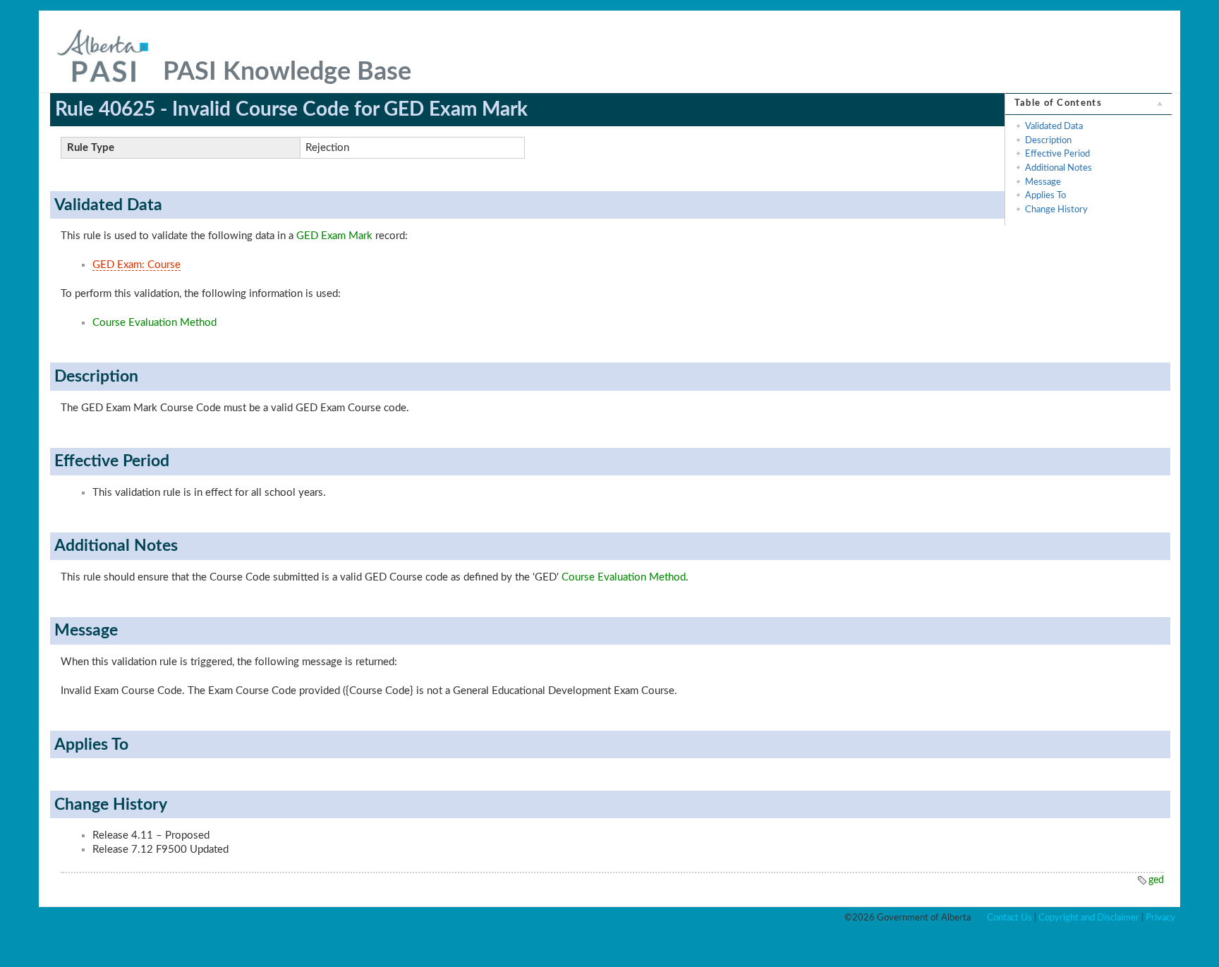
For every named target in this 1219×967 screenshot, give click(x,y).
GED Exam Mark (334, 236)
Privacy (1160, 918)
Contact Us (1009, 918)
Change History (1056, 209)
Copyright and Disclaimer (1088, 918)
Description (1048, 140)
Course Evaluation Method (154, 322)
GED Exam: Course (136, 265)
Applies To (1045, 195)
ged (1156, 880)
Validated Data (1054, 126)
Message (1043, 182)
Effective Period (1057, 154)
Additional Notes (1058, 168)
